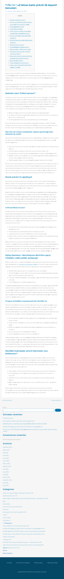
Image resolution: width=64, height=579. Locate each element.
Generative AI (6, 520)
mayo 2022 (6, 472)
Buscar (5, 407)
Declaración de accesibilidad (23, 562)
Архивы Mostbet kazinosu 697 (11, 547)
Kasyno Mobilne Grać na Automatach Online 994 (16, 526)
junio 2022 (5, 469)
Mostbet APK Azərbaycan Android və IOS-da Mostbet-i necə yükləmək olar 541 (24, 528)
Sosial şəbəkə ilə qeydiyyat (17, 26)
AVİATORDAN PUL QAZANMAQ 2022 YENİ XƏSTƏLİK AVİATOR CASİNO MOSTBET (25, 424)
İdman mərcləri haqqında (16, 60)
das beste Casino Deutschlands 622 (12, 506)
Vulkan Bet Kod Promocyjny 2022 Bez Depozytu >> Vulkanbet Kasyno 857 (22, 542)
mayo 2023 (6, 458)
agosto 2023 (6, 450)
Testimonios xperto (8, 418)
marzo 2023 (6, 461)
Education (5, 509)
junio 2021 (5, 482)
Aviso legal (9, 562)
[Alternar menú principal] (59, 5)
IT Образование (7, 523)
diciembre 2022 (7, 466)
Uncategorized (7, 539)
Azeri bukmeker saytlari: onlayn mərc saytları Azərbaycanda (18, 421)
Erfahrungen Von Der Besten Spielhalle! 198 (14, 512)
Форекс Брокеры (7, 553)
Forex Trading (6, 517)
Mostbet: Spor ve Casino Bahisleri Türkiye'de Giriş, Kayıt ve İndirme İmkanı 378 (23, 534)
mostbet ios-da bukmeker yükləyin (28, 264)
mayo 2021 (6, 485)
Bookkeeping (6, 504)
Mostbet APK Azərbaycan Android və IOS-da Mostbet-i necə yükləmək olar (22, 426)
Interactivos (44, 571)
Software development (9, 536)
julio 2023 (5, 452)
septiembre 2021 (7, 480)
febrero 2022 (6, 477)
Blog (4, 501)
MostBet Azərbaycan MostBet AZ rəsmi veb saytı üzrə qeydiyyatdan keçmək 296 (24, 531)
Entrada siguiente (56, 400)
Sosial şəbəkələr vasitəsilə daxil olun (19, 47)
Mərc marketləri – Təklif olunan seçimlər (20, 49)
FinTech (5, 515)
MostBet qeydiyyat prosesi (17, 45)
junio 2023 (5, 455)
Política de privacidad (52, 562)
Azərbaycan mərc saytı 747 (10, 495)
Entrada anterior (7, 400)
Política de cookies (38, 562)
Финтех (5, 550)
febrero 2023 (6, 463)
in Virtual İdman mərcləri (16, 29)
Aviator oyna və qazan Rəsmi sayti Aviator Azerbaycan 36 (18, 493)
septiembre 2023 (7, 447)
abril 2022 (5, 474)
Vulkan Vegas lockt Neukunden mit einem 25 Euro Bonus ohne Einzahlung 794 (23, 545)
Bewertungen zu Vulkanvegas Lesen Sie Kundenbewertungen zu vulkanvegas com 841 (25, 498)
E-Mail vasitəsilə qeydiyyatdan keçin (19, 63)
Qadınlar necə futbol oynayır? (17, 20)
